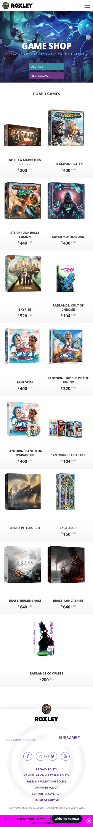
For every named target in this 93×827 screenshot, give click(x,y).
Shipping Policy (46, 787)
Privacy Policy (46, 769)
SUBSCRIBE (69, 738)
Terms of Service (46, 800)
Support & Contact (46, 794)
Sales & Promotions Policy (46, 781)
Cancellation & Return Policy (46, 775)
